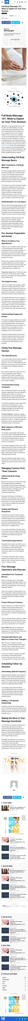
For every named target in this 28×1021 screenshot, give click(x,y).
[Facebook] (15, 2)
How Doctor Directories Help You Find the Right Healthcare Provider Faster (18, 857)
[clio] (3, 18)
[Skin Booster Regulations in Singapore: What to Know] (5, 808)
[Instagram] (17, 2)
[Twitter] (20, 2)
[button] (25, 2)
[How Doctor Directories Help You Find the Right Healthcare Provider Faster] (5, 856)
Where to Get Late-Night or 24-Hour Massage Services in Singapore (18, 849)
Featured (4, 13)
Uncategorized (13, 845)
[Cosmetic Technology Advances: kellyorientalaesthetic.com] (5, 840)
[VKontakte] (22, 1018)
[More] (22, 22)
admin (11, 851)
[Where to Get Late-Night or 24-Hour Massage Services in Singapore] (5, 848)
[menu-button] (2, 2)
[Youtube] (22, 2)
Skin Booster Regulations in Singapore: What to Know (17, 808)
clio (6, 18)
